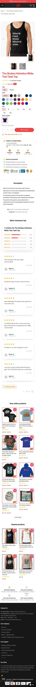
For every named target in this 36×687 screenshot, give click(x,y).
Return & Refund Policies (8, 650)
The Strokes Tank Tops (8, 14)
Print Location (6, 115)
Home (2, 11)
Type (3, 87)
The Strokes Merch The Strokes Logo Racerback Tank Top (8, 572)
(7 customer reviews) (15, 80)
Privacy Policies (5, 632)
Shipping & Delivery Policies (8, 645)
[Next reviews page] (32, 391)
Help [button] (33, 684)
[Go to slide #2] (22, 66)
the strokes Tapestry (24, 505)
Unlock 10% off (3, 679)
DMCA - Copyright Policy (7, 634)
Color (3, 92)
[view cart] (34, 5)
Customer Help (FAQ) (7, 655)
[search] (31, 5)
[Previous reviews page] (23, 391)
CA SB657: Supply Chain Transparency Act (12, 637)
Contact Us (4, 653)
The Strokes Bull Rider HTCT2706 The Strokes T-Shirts (26, 426)
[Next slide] (32, 39)
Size (3, 106)
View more (18, 517)
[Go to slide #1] (13, 66)
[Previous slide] (3, 39)
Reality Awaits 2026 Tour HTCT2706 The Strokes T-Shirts (9, 426)
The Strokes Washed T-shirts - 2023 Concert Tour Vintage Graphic (9, 453)
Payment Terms (5, 648)
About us (3, 627)
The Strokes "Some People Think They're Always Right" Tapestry (9, 506)
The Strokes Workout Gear (14, 11)
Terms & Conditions (6, 629)
